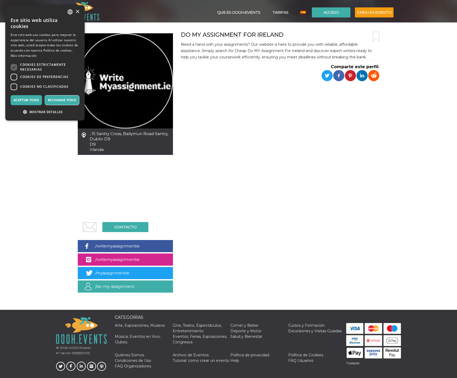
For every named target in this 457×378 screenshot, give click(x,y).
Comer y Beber (244, 325)
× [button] (77, 12)
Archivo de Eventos (191, 355)
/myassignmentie (112, 272)
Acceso (331, 12)
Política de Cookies (305, 355)
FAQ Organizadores (133, 366)
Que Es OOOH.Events (238, 12)
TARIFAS (280, 12)
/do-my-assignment (114, 286)
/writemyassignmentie (117, 245)
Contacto (125, 226)
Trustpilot (352, 363)
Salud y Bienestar (246, 336)
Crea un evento (374, 12)
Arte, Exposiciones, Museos (140, 325)
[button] (45, 112)
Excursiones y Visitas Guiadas (315, 331)
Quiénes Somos (129, 355)
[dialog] (45, 63)
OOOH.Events (79, 348)
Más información (24, 55)
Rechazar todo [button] (62, 100)
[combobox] (70, 12)
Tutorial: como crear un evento (201, 360)
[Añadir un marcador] (376, 37)
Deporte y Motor (246, 331)
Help (234, 360)
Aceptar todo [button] (26, 100)
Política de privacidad (249, 355)
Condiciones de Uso (133, 360)
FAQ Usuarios (300, 360)
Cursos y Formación (306, 325)
